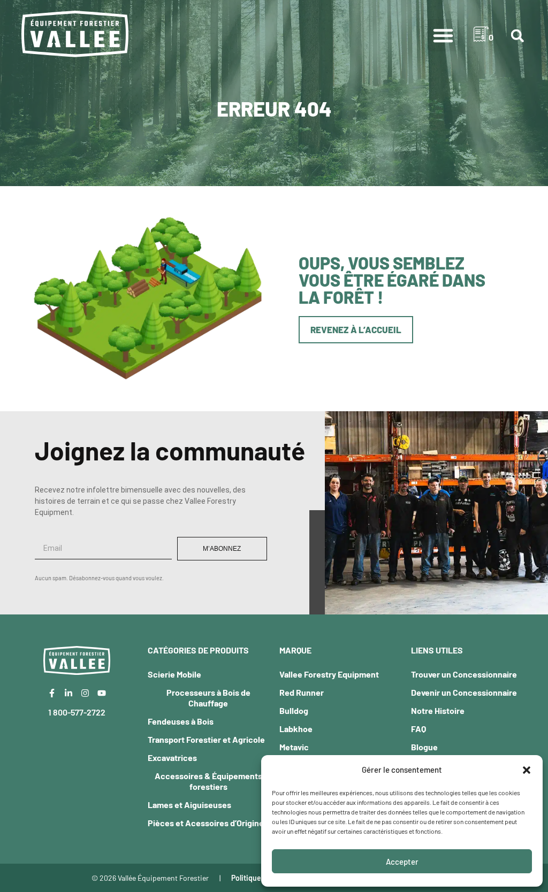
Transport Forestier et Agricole (206, 739)
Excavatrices (172, 757)
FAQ (418, 729)
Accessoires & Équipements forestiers (208, 781)
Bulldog (293, 710)
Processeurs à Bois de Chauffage (208, 697)
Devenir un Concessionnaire (464, 692)
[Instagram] (85, 693)
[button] (526, 770)
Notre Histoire (438, 710)
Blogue (424, 747)
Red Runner (301, 692)
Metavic (294, 747)
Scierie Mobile (174, 674)
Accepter (402, 861)
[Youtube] (101, 693)
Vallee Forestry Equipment (329, 674)
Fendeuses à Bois (181, 721)
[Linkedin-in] (68, 693)
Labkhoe (296, 729)
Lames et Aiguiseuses (189, 804)
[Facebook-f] (52, 693)
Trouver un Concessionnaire (464, 674)
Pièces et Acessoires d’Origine (206, 823)
